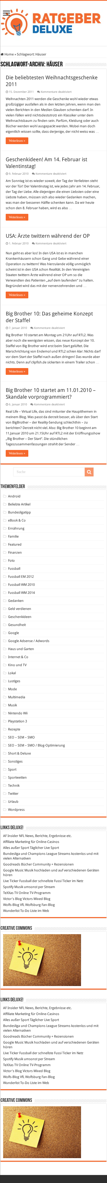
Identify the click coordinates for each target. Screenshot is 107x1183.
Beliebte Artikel (19, 504)
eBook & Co (17, 520)
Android (14, 496)
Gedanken (16, 601)
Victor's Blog (12, 899)
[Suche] (89, 472)
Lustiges (14, 681)
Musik (12, 705)
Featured (15, 544)
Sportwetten (17, 777)
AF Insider (10, 836)
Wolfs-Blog (11, 905)
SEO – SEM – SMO (21, 737)
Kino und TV (17, 665)
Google (13, 633)
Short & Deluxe (19, 753)
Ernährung (16, 528)
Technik (13, 785)
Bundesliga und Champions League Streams (36, 854)
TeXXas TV (10, 893)
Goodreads (11, 864)
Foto (11, 560)
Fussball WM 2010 (21, 585)
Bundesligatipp (19, 512)
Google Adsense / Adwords (28, 641)
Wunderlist (11, 911)
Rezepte (14, 729)
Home (9, 54)
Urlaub (13, 802)
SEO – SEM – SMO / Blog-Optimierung (36, 745)
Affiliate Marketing (16, 842)
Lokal (12, 673)
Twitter (13, 793)
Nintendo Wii (18, 713)
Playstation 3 (17, 721)
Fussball (14, 569)
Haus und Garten (21, 649)
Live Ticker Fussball (17, 881)
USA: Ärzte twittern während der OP (48, 236)
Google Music (13, 870)
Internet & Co (18, 657)
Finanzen (15, 552)
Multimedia (16, 697)
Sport (12, 769)
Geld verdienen (19, 609)
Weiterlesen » (17, 141)
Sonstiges (15, 761)
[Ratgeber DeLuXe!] (53, 22)
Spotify (8, 887)
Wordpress (16, 810)
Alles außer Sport (16, 848)
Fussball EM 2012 (21, 577)
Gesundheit (17, 625)
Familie (13, 536)
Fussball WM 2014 (21, 593)
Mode (12, 689)
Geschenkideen (19, 617)
